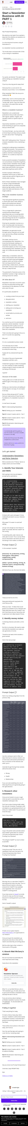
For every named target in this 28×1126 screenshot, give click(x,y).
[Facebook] (20, 1108)
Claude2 (16, 894)
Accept (5, 1123)
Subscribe (14, 983)
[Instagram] (23, 1108)
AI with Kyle (5, 7)
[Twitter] (4, 1108)
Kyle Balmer (9, 22)
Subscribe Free (19, 2)
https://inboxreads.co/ (8, 932)
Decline (23, 1123)
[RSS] (14, 1112)
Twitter (16, 443)
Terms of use (18, 1118)
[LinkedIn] (8, 1108)
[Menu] (26, 2)
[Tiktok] (16, 1108)
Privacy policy (9, 1118)
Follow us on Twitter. (7, 1076)
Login (11, 2)
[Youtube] (12, 1108)
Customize (14, 1123)
